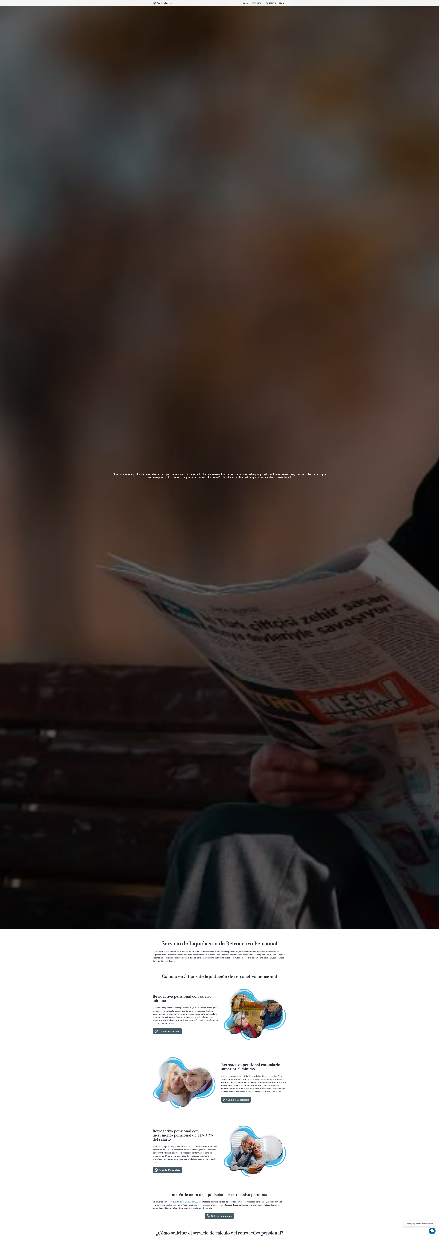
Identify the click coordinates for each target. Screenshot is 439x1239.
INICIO (246, 3)
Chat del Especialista (169, 1031)
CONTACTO (271, 3)
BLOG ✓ (282, 3)
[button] (262, 3)
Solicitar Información (221, 1216)
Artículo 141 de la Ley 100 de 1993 (184, 1202)
